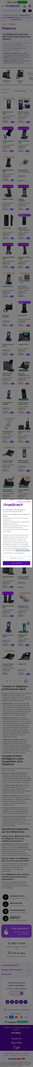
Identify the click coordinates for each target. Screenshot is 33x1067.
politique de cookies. (22, 550)
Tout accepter (16, 563)
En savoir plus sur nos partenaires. (14, 553)
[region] (16, 533)
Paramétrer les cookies (16, 558)
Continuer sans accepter (24, 501)
